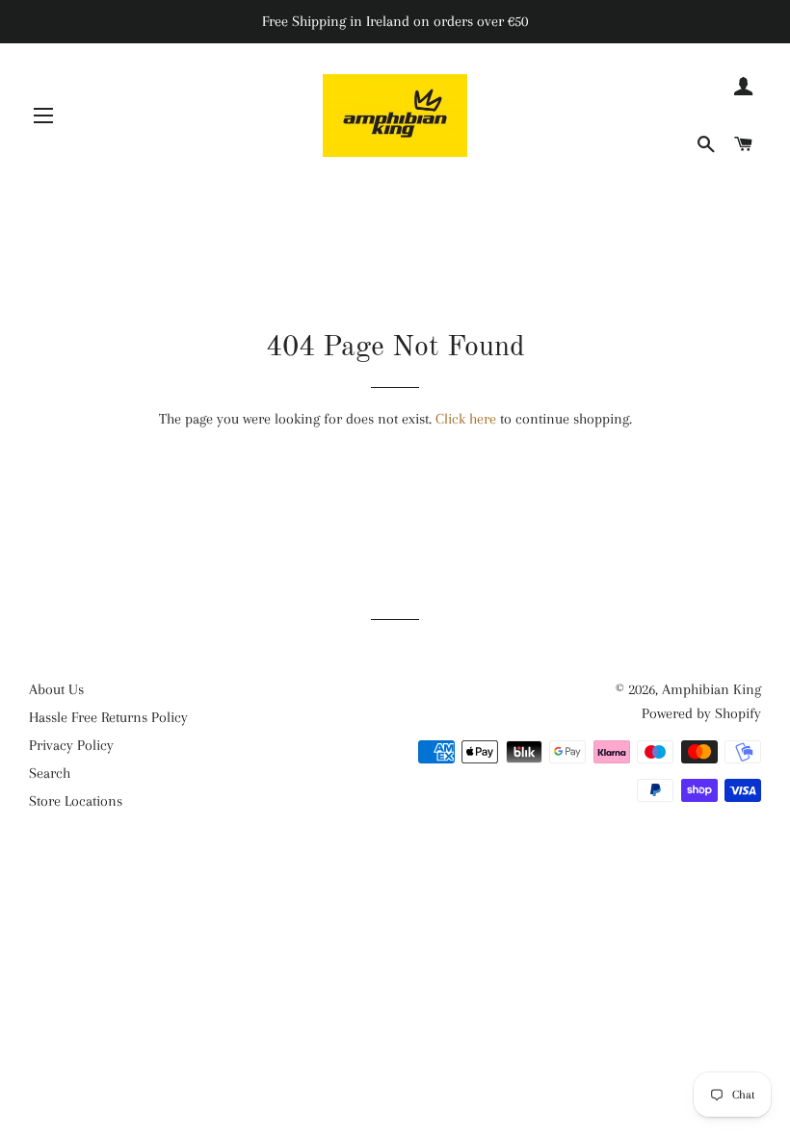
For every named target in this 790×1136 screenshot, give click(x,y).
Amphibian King (711, 689)
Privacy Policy (71, 745)
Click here (465, 418)
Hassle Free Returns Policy (108, 717)
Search (49, 773)
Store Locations (75, 801)
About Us (56, 689)
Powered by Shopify (701, 713)
